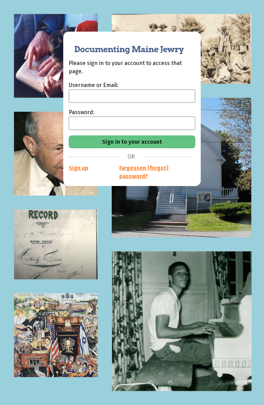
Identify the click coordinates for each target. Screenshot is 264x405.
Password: (82, 112)
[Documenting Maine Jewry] (125, 45)
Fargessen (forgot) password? (143, 172)
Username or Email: (93, 85)
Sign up (78, 168)
